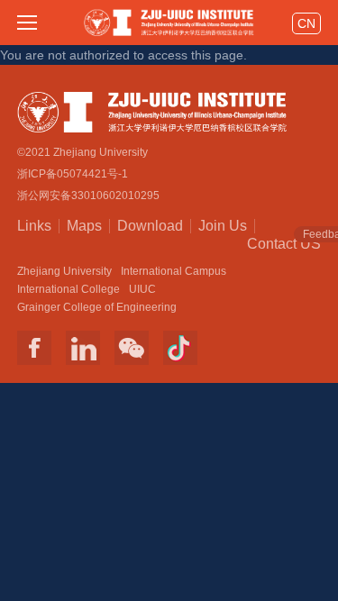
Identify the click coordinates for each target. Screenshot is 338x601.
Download (150, 225)
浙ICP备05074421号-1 (72, 174)
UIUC (142, 289)
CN (306, 23)
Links (34, 225)
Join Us (222, 225)
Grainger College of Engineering (97, 307)
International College (68, 289)
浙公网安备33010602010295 (88, 195)
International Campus (173, 271)
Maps (84, 225)
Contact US (284, 242)
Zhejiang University (64, 271)
